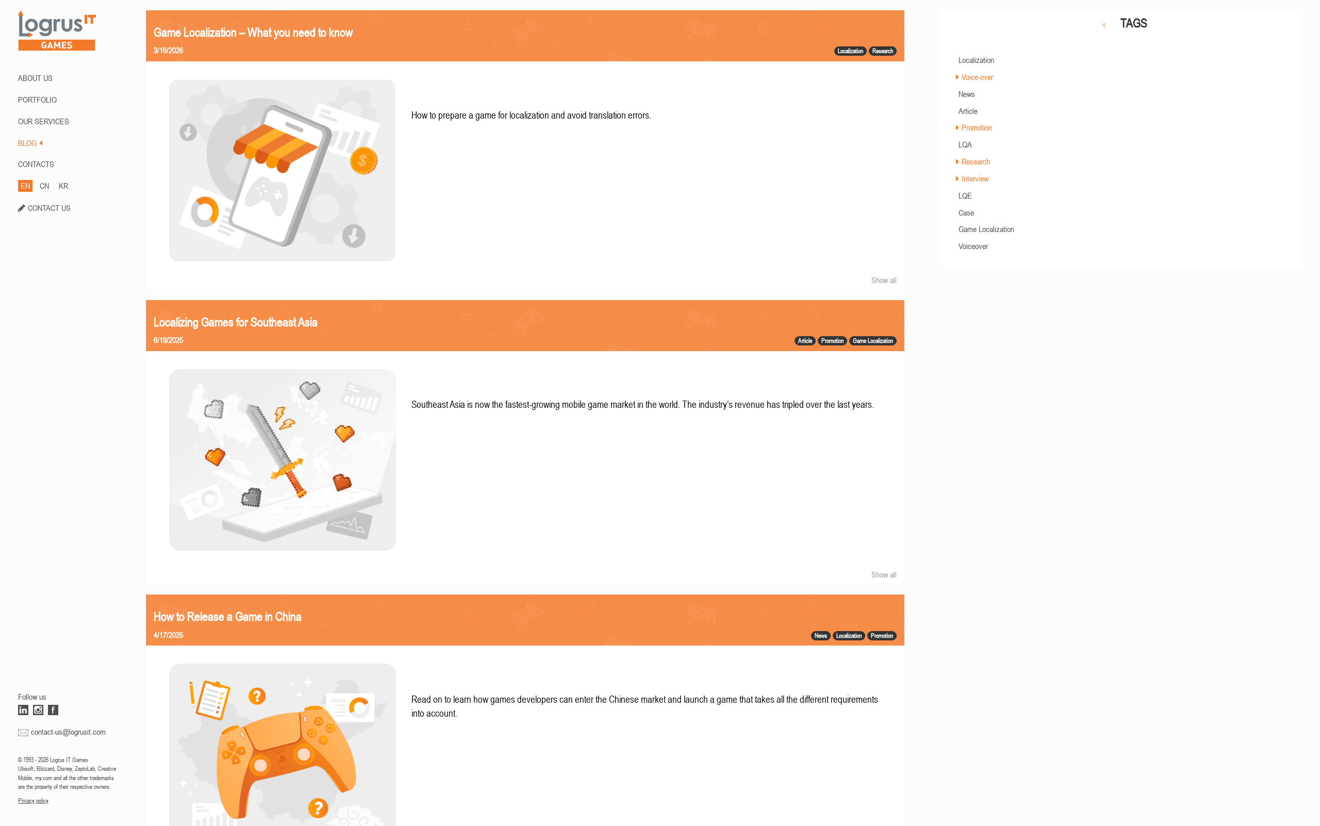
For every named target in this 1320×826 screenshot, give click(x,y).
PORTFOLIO (37, 99)
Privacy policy (33, 800)
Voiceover (973, 246)
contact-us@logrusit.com (68, 731)
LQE (965, 195)
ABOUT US (35, 77)
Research (976, 161)
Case (966, 212)
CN (44, 185)
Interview (975, 178)
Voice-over (977, 76)
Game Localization (986, 229)
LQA (965, 144)
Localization (976, 59)
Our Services (43, 121)
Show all (884, 280)
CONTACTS (36, 164)
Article (968, 110)
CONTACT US (49, 207)
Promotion (977, 127)
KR (63, 185)
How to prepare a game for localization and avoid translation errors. (531, 115)
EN (25, 185)
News (967, 93)
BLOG (27, 142)
